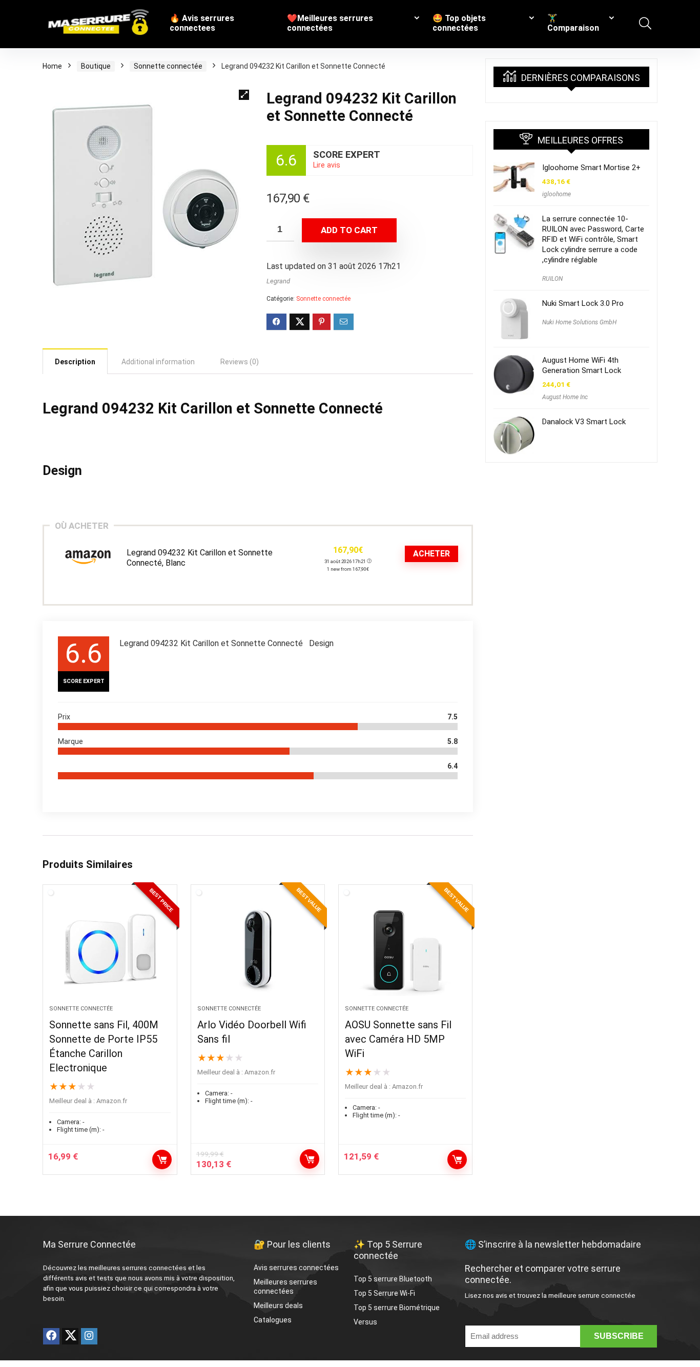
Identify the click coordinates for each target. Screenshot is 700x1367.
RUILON (552, 278)
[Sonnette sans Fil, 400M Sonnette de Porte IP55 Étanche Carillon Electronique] (109, 950)
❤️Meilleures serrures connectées (330, 23)
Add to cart (349, 230)
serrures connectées (154, 1268)
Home (52, 66)
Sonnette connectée (168, 66)
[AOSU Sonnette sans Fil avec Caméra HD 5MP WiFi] (405, 950)
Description (75, 362)
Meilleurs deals (278, 1305)
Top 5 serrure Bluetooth (393, 1279)
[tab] (75, 361)
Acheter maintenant (162, 1159)
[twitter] (70, 1336)
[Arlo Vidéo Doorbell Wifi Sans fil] (257, 950)
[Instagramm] (89, 1336)
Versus (365, 1322)
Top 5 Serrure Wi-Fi (385, 1293)
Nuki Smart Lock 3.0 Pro (583, 303)
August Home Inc (565, 397)
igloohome (556, 194)
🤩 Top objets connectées (459, 23)
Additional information (158, 362)
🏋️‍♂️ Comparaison (573, 23)
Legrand (278, 281)
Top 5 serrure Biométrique (397, 1307)
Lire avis (326, 165)
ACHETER (431, 553)
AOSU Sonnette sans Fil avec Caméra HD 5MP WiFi (398, 1039)
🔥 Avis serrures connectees (202, 23)
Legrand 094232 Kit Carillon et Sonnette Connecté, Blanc (200, 558)
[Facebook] (51, 1336)
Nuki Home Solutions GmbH (579, 322)
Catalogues (273, 1320)
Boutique (96, 66)
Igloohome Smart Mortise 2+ (591, 167)
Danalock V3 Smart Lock (584, 421)
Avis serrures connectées (296, 1268)
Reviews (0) (239, 362)
